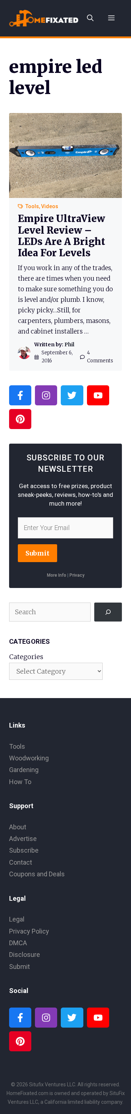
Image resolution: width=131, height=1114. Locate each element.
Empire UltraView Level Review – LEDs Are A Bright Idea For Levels (61, 236)
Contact (20, 862)
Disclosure (24, 954)
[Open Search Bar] (90, 18)
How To (20, 782)
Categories (26, 657)
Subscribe (24, 850)
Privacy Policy (29, 931)
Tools (32, 206)
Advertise (23, 838)
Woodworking (29, 758)
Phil (69, 344)
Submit (37, 553)
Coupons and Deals (37, 874)
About (17, 827)
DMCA (18, 943)
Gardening (24, 770)
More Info (56, 575)
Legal (16, 919)
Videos (49, 206)
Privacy (77, 575)
